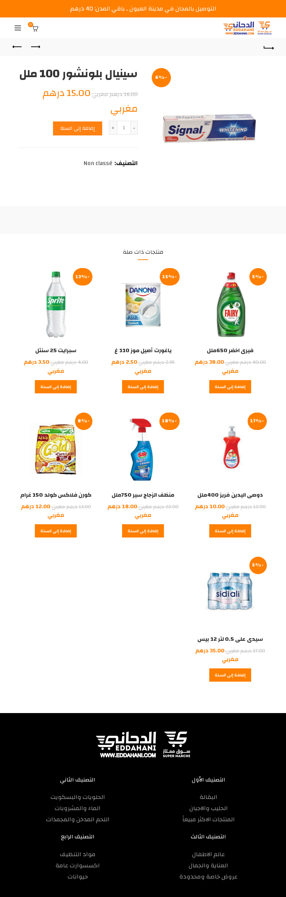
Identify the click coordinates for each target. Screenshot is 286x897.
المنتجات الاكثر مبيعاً (208, 819)
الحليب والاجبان (208, 808)
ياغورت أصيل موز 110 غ (142, 350)
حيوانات (78, 876)
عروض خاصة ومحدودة (208, 876)
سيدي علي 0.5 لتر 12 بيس (230, 639)
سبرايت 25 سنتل (56, 350)
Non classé (97, 163)
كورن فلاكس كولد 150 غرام (55, 495)
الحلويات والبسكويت (78, 797)
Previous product (35, 47)
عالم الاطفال (208, 854)
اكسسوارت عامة (77, 865)
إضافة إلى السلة (77, 128)
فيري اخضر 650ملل (230, 350)
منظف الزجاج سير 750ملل (143, 495)
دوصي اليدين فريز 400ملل (230, 495)
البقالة (208, 797)
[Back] (268, 47)
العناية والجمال (208, 865)
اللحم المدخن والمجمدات (78, 819)
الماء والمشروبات (77, 808)
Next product (18, 47)
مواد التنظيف (78, 854)
